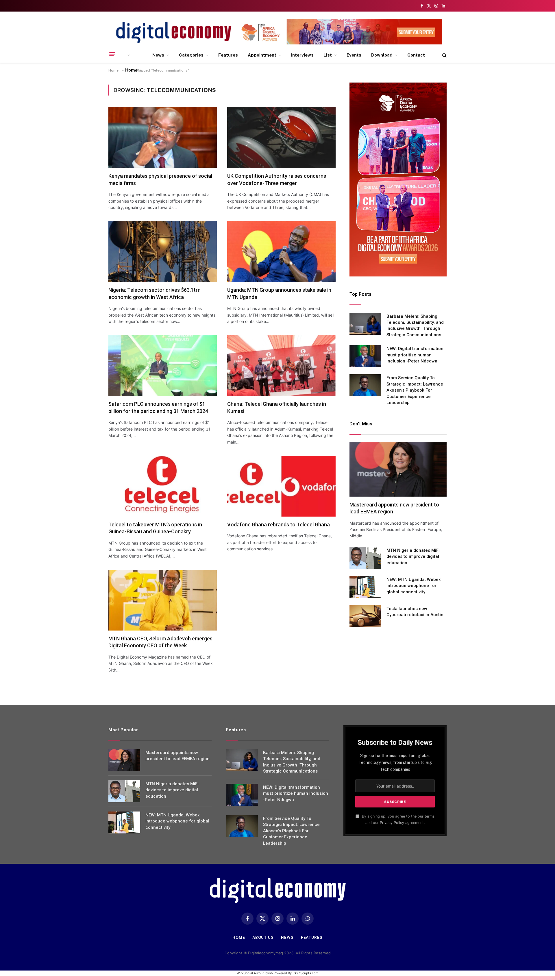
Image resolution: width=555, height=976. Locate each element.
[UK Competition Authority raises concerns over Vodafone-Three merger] (281, 137)
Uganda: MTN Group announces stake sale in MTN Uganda (279, 293)
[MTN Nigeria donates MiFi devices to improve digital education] (365, 558)
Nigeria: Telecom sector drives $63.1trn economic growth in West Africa (154, 293)
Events (354, 55)
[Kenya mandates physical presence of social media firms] (162, 137)
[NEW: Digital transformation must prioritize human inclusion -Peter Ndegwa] (365, 356)
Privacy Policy (392, 822)
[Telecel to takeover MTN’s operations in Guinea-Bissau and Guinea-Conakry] (162, 486)
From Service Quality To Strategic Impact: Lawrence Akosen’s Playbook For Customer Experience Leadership (414, 390)
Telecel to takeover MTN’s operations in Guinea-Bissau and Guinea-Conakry (155, 527)
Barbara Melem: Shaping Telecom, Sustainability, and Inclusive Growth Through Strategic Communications (415, 325)
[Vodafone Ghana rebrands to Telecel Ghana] (281, 486)
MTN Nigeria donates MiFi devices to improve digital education (413, 556)
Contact (416, 55)
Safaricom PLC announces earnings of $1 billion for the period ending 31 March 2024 (158, 407)
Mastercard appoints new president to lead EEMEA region (394, 508)
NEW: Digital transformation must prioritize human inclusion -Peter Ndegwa (414, 355)
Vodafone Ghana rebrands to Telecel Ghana (278, 524)
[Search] (444, 55)
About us (263, 937)
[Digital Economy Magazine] (173, 32)
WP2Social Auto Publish (255, 973)
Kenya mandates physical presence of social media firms (160, 179)
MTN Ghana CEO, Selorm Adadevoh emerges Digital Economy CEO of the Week (160, 641)
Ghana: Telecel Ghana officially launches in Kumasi (276, 407)
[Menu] (112, 54)
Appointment (262, 55)
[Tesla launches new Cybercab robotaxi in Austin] (365, 616)
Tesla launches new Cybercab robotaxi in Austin (414, 611)
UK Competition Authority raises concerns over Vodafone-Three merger (276, 179)
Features (228, 55)
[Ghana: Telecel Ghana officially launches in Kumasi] (281, 365)
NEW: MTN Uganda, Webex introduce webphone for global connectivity (413, 585)
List (327, 55)
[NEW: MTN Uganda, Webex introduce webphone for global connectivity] (365, 587)
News (158, 55)
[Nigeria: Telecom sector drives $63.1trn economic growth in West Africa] (162, 251)
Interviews (302, 55)
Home (131, 70)
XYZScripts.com (306, 973)
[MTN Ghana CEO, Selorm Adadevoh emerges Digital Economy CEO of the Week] (162, 600)
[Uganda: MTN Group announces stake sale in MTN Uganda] (281, 251)
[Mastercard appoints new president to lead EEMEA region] (398, 469)
